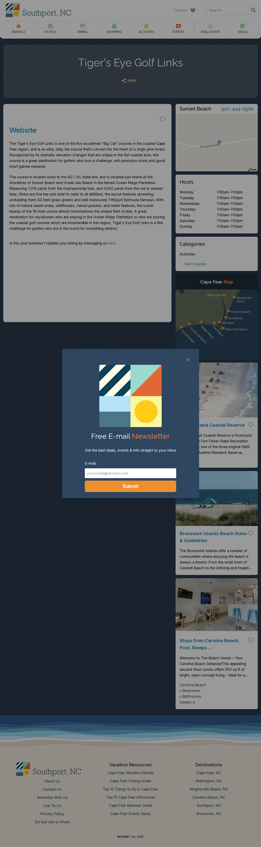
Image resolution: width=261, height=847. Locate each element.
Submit (130, 486)
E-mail (90, 463)
